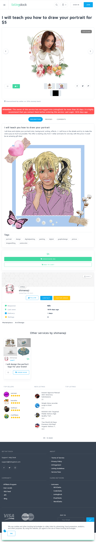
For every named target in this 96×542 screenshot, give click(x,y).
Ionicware (55, 484)
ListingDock (58, 494)
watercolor (24, 243)
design (18, 239)
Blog (5, 499)
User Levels (7, 488)
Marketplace (7, 322)
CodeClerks (58, 491)
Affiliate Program (9, 484)
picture (74, 239)
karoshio (14, 400)
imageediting (10, 243)
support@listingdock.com (11, 462)
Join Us (63, 515)
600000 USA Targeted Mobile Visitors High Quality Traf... (50, 414)
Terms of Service (57, 458)
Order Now (22, 372)
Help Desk (12, 457)
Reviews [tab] (48, 119)
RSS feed (7, 491)
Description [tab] (35, 119)
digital (51, 239)
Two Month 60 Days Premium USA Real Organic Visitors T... (49, 424)
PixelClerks (58, 498)
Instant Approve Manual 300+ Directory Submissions (51, 395)
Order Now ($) (49, 259)
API (4, 495)
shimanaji (24, 290)
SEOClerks (57, 487)
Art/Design (19, 322)
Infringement (56, 465)
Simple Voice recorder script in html (50, 404)
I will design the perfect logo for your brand (17, 365)
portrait (9, 239)
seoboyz (14, 408)
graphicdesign (63, 239)
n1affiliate (14, 415)
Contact (46, 298)
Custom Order (62, 298)
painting (42, 239)
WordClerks (58, 501)
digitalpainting (30, 239)
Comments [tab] (61, 119)
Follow (33, 298)
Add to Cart (48, 264)
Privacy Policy (56, 461)
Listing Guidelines (57, 468)
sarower (14, 393)
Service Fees (56, 472)
